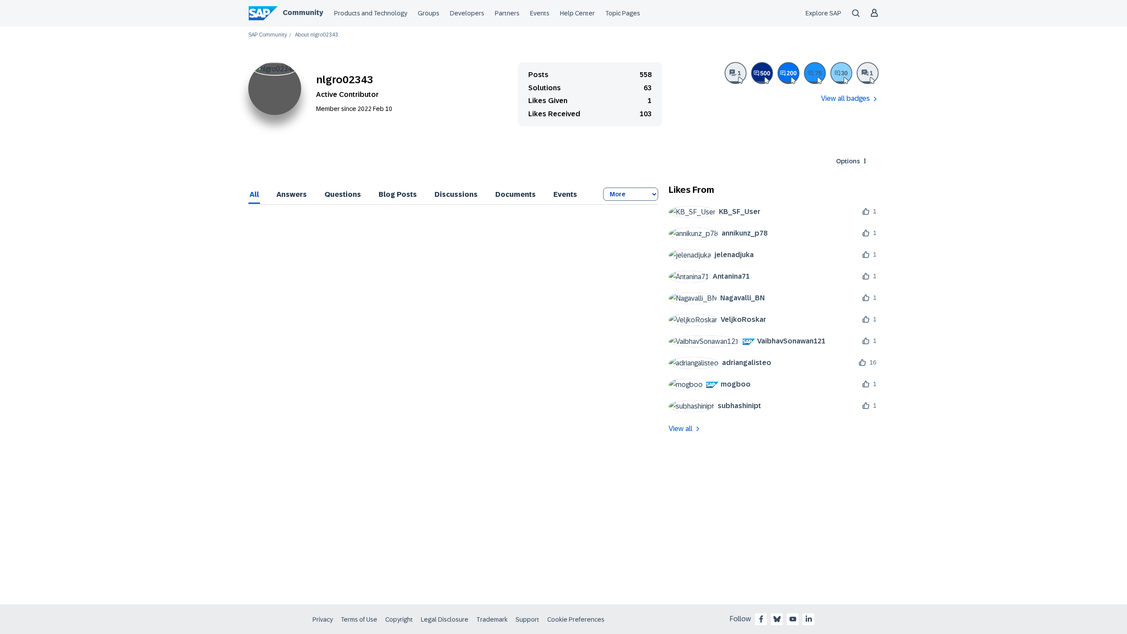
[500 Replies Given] (762, 73)
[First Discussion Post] (868, 73)
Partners (507, 13)
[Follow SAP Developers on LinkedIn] (808, 619)
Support (527, 619)
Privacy (323, 619)
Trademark (492, 619)
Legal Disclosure (444, 619)
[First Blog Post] (736, 73)
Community (303, 12)
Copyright (399, 619)
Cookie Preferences (575, 619)
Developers (467, 13)
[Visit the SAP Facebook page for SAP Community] (761, 619)
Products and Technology (370, 13)
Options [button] (848, 161)
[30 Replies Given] (841, 73)
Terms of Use (359, 619)
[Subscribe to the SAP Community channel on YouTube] (792, 619)
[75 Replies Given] (815, 73)
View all (680, 428)
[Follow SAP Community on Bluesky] (777, 619)
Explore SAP (823, 13)
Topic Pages (622, 13)
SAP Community (267, 35)
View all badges (845, 98)
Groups (428, 13)
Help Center (577, 13)
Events (539, 13)
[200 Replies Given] (788, 73)
